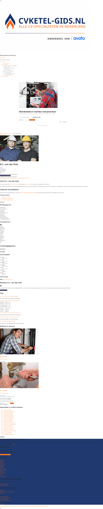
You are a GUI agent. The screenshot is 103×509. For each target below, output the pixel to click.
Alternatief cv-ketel (6, 197)
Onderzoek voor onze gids (5, 500)
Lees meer (2, 202)
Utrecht (1, 471)
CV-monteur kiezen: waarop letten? (9, 65)
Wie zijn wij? (6, 63)
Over (1, 178)
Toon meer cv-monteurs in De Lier (7, 396)
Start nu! (12, 403)
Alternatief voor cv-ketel (9, 68)
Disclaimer (27, 506)
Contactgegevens (14, 178)
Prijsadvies (2, 504)
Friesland (2, 462)
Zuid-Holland (28, 184)
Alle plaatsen (2, 476)
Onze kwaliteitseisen (4, 499)
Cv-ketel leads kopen (4, 484)
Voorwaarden (22, 506)
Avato (14, 444)
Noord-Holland (3, 470)
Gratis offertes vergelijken (5, 175)
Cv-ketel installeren (8, 75)
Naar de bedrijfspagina (42, 125)
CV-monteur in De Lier (14, 184)
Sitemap (8, 506)
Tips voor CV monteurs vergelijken (7, 492)
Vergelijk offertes (32, 119)
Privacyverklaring (14, 506)
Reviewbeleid (45, 506)
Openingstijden (21, 178)
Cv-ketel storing (7, 72)
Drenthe (1, 460)
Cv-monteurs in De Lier (8, 133)
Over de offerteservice (4, 498)
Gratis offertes (5, 76)
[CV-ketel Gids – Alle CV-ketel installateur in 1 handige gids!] (45, 51)
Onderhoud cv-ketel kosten (8, 71)
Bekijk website (2, 249)
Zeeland (1, 474)
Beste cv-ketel (7, 67)
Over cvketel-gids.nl (4, 496)
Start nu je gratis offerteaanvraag (27, 192)
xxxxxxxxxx (2, 227)
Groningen (2, 465)
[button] (9, 296)
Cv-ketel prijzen (7, 69)
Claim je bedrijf (3, 134)
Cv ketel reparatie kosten (9, 73)
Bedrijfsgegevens (6, 178)
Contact (2, 493)
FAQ (28, 178)
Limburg (1, 467)
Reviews (26, 178)
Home (3, 62)
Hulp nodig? (2, 490)
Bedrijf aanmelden (4, 485)
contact (32, 506)
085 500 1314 (2, 57)
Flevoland (2, 461)
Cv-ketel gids (5, 64)
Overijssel (2, 466)
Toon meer (2, 436)
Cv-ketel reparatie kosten (7, 200)
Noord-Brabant (3, 469)
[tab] (51, 296)
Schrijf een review (3, 290)
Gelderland (2, 463)
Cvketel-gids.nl (3, 506)
